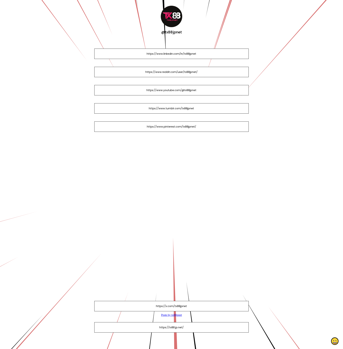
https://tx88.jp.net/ (171, 327)
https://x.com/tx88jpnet (171, 306)
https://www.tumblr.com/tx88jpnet (171, 108)
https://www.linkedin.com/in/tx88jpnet (171, 54)
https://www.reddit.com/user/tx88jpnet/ (171, 72)
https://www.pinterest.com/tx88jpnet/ (171, 126)
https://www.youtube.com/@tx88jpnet (171, 90)
